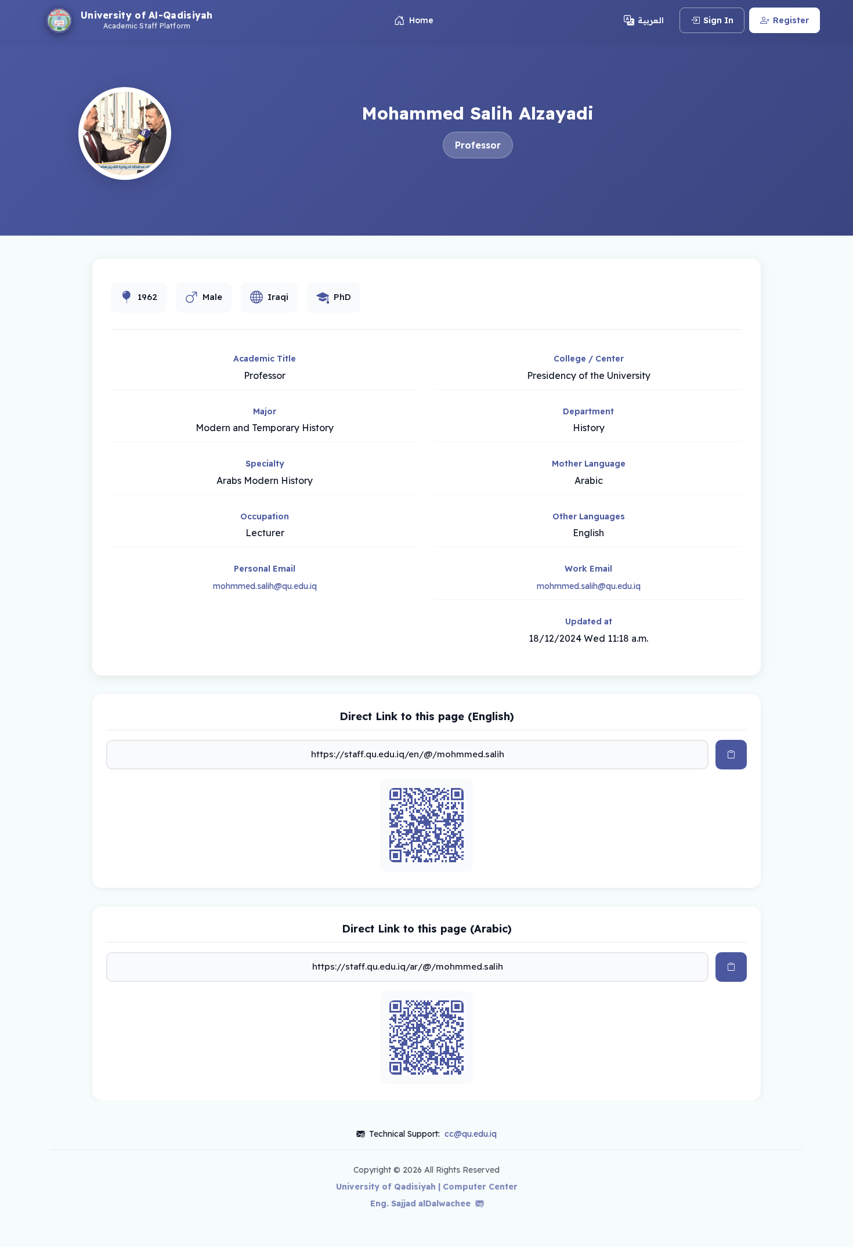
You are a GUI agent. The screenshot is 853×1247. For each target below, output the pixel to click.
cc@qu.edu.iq (470, 1134)
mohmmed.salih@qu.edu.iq (265, 586)
